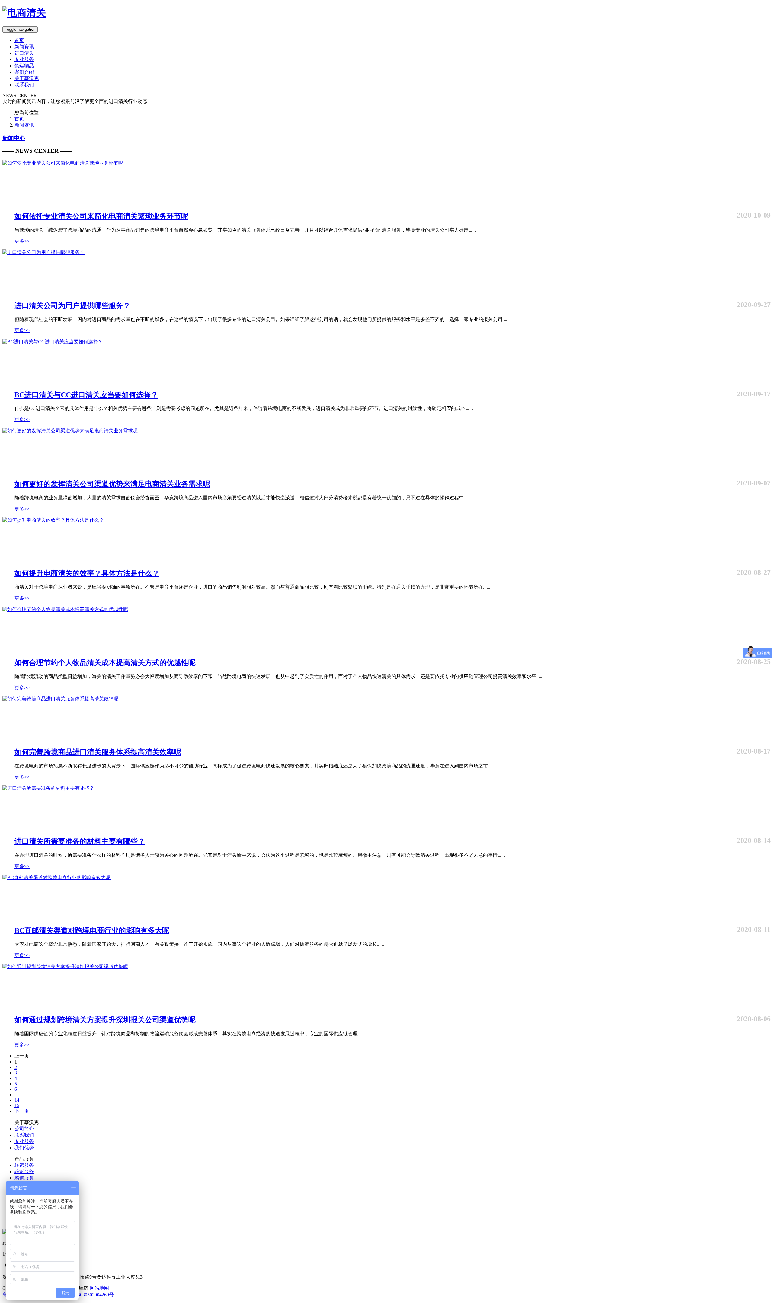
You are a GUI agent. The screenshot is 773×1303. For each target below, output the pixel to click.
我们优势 (24, 1147)
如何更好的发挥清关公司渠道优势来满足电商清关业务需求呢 (112, 484)
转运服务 (24, 1165)
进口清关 (24, 53)
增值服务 (24, 1177)
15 (16, 1105)
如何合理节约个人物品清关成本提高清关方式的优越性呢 (105, 663)
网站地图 (99, 1288)
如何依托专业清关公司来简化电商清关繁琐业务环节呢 (101, 216)
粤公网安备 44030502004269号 (82, 1294)
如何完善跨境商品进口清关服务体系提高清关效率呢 (97, 752)
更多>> (22, 241)
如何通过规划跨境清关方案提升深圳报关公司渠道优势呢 (105, 1020)
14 (16, 1100)
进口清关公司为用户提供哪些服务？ (72, 305)
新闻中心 (13, 138)
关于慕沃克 (26, 78)
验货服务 (24, 1171)
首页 (19, 40)
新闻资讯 (24, 46)
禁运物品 (24, 65)
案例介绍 (24, 72)
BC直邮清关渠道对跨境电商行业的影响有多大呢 (91, 930)
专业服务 (24, 59)
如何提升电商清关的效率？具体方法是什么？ (86, 573)
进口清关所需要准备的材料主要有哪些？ (79, 841)
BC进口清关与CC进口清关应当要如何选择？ (86, 395)
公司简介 (24, 1128)
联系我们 (24, 84)
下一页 (21, 1111)
